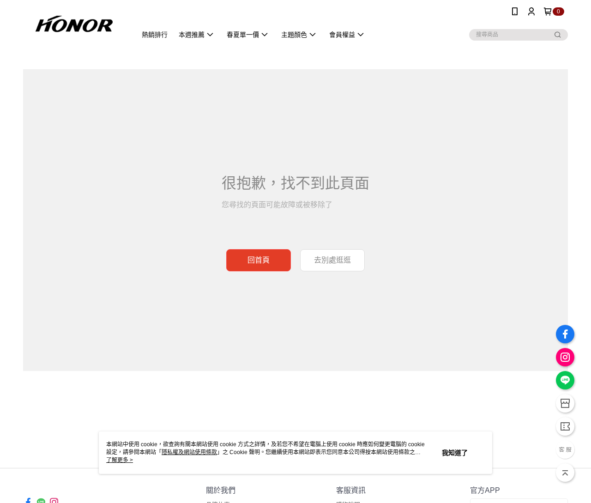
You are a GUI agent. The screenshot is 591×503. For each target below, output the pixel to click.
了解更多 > (119, 460)
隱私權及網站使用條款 (189, 452)
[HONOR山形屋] (74, 24)
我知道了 (455, 452)
